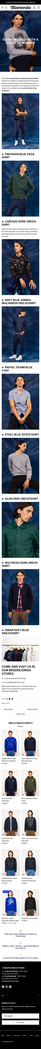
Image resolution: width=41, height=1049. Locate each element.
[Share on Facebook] (9, 699)
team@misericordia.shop (10, 981)
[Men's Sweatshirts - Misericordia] (20, 294)
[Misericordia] (20, 7)
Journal (37, 1035)
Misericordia (9, 1041)
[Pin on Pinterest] (12, 699)
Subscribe (20, 1022)
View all (20, 726)
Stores (31, 1035)
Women (9, 1035)
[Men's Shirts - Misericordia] (20, 149)
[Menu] (2, 7)
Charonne (5, 691)
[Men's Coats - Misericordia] (20, 362)
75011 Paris (15, 971)
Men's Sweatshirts (20, 723)
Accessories (16, 1035)
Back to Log (21, 714)
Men (3, 1035)
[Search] (7, 7)
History (25, 1035)
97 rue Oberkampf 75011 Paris (14, 682)
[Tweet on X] (7, 699)
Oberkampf (14, 691)
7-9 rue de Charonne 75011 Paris (15, 678)
